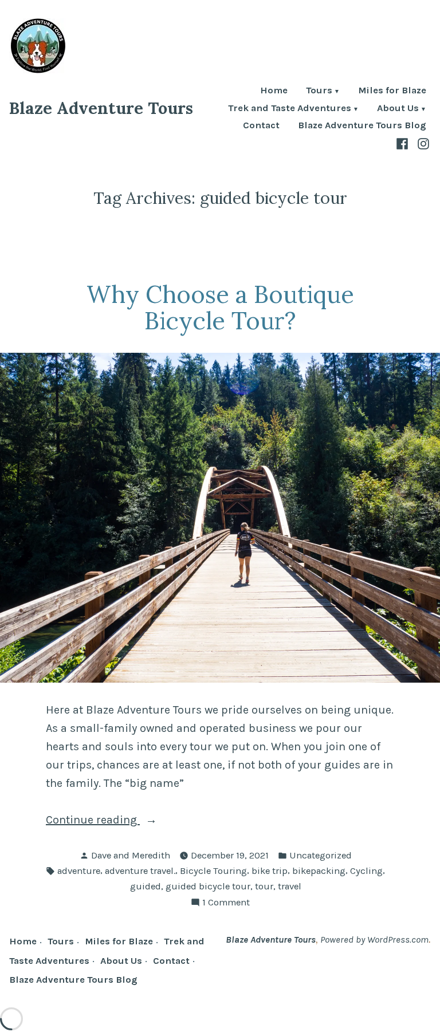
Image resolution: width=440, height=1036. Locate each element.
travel (289, 886)
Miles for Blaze (392, 91)
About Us (398, 109)
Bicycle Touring (213, 870)
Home (274, 91)
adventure (78, 870)
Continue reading (117, 821)
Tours (319, 91)
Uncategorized (320, 855)
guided (145, 886)
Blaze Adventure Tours (101, 108)
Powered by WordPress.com (374, 939)
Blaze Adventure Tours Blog (362, 125)
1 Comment (226, 903)
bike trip (270, 870)
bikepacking (318, 870)
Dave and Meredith (130, 855)
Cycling (366, 870)
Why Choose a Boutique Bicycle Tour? (220, 307)
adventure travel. (140, 870)
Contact (261, 125)
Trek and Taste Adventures (289, 109)
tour (264, 886)
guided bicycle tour (208, 886)
